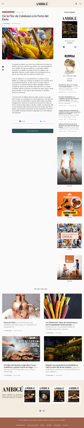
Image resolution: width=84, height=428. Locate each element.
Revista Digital (57, 425)
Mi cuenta (65, 425)
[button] (2, 3)
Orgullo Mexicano (20, 425)
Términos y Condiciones (49, 420)
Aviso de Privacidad (60, 420)
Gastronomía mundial (33, 425)
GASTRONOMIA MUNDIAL (8, 12)
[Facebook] (64, 47)
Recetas (42, 425)
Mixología (49, 425)
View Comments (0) (32, 130)
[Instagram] (75, 47)
